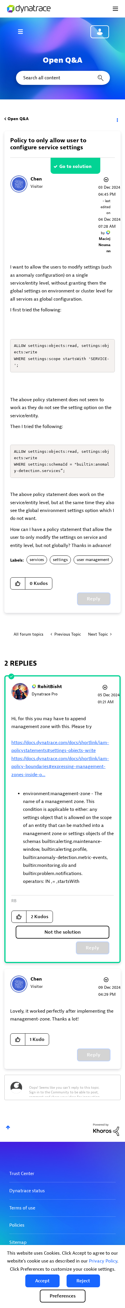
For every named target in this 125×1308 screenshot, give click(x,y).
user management (93, 559)
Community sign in (99, 31)
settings (60, 559)
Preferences (63, 1296)
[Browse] (23, 31)
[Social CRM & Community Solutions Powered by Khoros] (106, 1129)
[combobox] (62, 78)
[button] (42, 1280)
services (37, 559)
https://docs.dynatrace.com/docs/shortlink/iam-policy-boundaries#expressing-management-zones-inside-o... (60, 767)
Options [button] (117, 119)
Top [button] (8, 1127)
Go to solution (75, 166)
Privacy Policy (103, 1261)
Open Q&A (18, 118)
